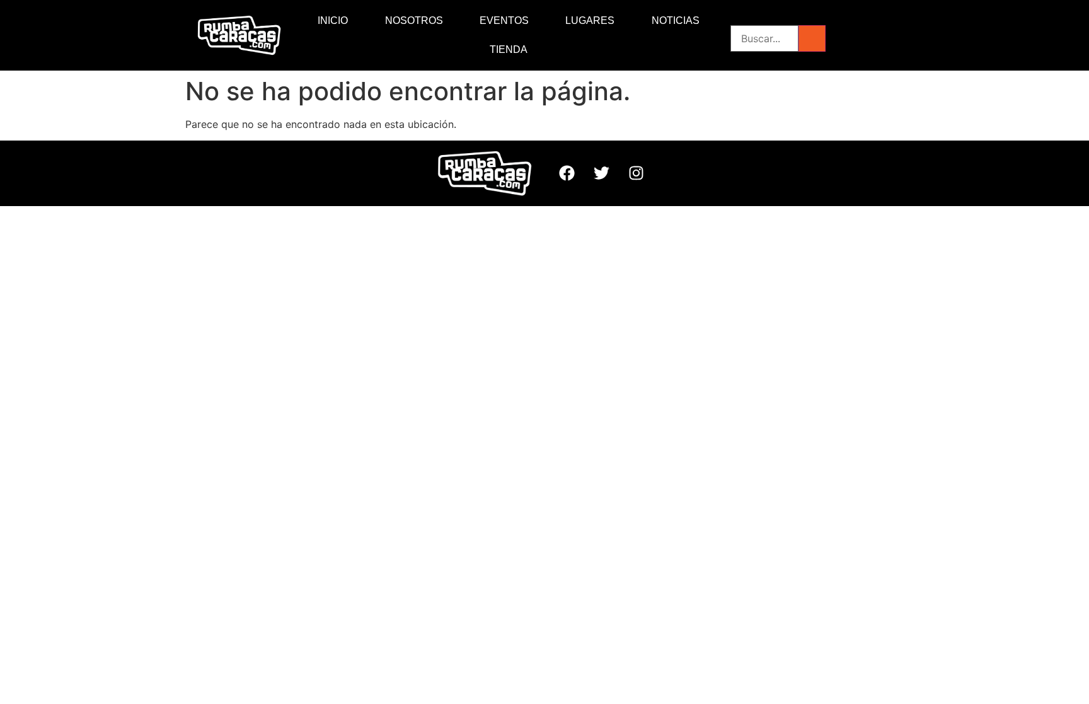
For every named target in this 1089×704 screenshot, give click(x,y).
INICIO (333, 20)
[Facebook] (566, 173)
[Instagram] (636, 173)
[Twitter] (601, 173)
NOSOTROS (414, 20)
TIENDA (508, 49)
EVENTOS (504, 20)
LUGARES (589, 20)
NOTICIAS (676, 20)
